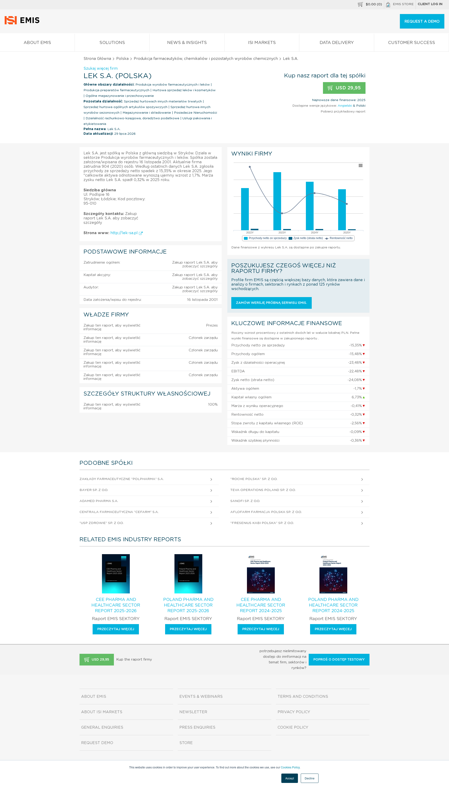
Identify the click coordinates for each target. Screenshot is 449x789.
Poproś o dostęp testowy (339, 659)
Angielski (345, 105)
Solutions (112, 43)
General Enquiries (102, 727)
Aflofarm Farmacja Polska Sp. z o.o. (266, 512)
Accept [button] (289, 778)
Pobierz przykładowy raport (343, 111)
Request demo (97, 743)
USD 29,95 (347, 88)
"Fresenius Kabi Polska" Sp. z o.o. (262, 523)
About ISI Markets (101, 712)
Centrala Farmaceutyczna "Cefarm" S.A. (119, 512)
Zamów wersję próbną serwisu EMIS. (271, 303)
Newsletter (193, 712)
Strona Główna (97, 59)
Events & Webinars (201, 696)
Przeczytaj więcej (115, 629)
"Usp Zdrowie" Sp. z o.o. (101, 523)
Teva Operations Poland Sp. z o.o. (263, 490)
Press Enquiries (197, 727)
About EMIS (37, 43)
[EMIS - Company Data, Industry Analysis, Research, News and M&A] (23, 23)
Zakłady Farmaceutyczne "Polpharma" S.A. (122, 479)
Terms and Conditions (303, 696)
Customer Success (411, 43)
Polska (122, 59)
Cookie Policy (293, 727)
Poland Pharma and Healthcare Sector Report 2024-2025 (333, 605)
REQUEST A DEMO (422, 21)
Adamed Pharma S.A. (99, 501)
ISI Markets (262, 43)
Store (186, 743)
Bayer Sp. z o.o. (94, 490)
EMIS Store (403, 4)
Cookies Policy (290, 767)
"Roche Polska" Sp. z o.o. (253, 479)
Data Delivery (337, 43)
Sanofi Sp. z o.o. (245, 501)
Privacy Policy (294, 712)
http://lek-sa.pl (124, 233)
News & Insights (187, 43)
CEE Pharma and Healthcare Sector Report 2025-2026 (115, 605)
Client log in (430, 4)
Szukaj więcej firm (100, 68)
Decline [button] (310, 778)
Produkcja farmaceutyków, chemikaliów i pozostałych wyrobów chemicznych (206, 59)
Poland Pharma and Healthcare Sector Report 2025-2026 (188, 605)
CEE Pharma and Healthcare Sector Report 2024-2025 (260, 605)
